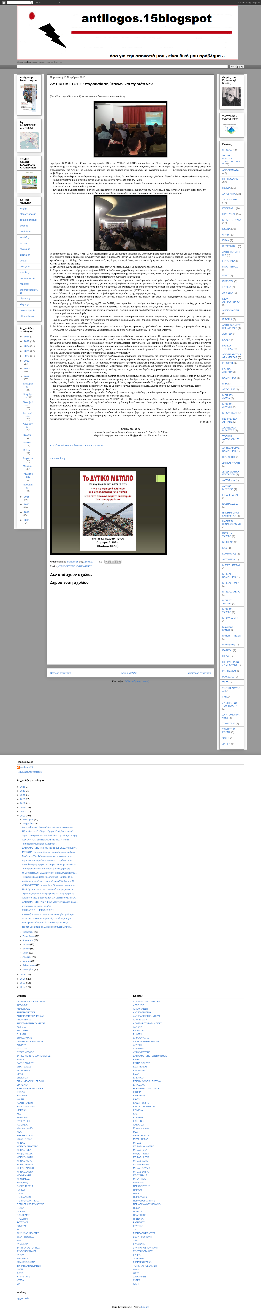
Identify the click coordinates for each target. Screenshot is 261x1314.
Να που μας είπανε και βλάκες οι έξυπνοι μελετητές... (47, 927)
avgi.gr (24, 208)
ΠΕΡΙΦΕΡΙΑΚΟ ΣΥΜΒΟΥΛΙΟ (230, 663)
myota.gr (25, 248)
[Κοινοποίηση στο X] (113, 562)
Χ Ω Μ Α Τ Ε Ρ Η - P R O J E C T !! (38, 910)
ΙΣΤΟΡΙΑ (227, 319)
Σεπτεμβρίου (27, 414)
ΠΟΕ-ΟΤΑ (227, 281)
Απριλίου (28, 458)
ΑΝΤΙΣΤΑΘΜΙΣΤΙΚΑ (26, 1012)
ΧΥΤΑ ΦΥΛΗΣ (229, 199)
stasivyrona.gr (28, 213)
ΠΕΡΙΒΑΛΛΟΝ (230, 179)
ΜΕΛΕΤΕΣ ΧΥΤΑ (231, 219)
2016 (26, 512)
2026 (27, 336)
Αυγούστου (28, 425)
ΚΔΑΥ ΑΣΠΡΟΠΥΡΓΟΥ (231, 300)
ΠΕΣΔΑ (226, 187)
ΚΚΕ (224, 547)
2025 (27, 341)
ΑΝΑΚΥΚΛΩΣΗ (230, 310)
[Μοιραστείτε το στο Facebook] (116, 562)
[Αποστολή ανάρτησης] (100, 562)
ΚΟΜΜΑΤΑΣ (229, 553)
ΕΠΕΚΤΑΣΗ (228, 208)
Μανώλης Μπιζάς (227, 628)
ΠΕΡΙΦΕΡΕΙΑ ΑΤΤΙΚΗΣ (229, 420)
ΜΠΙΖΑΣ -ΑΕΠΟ (231, 591)
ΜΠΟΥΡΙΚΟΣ (229, 412)
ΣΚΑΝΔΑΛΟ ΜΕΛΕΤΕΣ (229, 429)
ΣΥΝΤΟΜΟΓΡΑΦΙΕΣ (26, 1251)
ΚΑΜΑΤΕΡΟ (229, 377)
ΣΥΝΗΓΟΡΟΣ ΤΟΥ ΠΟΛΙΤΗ (230, 704)
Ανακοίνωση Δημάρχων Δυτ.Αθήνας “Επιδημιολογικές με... (49, 864)
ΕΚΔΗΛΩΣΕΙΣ (230, 503)
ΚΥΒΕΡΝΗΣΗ (229, 246)
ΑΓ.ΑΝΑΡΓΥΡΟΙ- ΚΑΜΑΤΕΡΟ (231, 450)
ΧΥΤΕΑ (226, 743)
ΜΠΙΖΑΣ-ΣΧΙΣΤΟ (227, 611)
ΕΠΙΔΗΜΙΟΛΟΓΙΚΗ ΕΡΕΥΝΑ (231, 514)
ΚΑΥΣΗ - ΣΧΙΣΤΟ (227, 535)
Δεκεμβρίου (28, 385)
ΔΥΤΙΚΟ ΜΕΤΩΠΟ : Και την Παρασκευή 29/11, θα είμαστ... (49, 848)
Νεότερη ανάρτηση (60, 672)
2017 (26, 504)
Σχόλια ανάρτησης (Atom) (137, 681)
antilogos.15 (26, 767)
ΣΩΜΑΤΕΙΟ (228, 723)
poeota (24, 225)
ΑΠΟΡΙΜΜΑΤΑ (230, 170)
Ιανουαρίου (27, 486)
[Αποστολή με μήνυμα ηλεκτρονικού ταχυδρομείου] (106, 562)
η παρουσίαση (57, 458)
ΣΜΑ (225, 697)
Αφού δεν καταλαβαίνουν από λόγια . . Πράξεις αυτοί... (48, 860)
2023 (27, 351)
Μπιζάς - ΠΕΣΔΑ (231, 635)
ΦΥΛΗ (225, 234)
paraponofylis (27, 278)
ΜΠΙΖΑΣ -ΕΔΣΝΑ (227, 602)
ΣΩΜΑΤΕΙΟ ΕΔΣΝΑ (228, 731)
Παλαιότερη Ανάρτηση (198, 672)
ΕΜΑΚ (225, 240)
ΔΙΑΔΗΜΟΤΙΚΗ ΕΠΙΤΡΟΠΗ (230, 473)
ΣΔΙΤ (225, 682)
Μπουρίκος (228, 644)
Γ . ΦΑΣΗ (227, 363)
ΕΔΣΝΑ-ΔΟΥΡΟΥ (227, 370)
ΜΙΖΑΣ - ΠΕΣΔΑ (231, 565)
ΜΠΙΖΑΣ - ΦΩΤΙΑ (227, 397)
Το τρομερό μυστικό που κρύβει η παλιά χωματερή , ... (47, 868)
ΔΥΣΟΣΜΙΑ (228, 480)
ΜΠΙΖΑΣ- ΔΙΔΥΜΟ (227, 406)
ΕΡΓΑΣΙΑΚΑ (228, 260)
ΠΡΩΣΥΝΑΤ (228, 214)
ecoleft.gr (25, 237)
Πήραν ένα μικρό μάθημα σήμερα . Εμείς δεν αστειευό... (48, 831)
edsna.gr (25, 254)
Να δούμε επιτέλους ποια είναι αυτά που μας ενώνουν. (48, 889)
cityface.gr (25, 298)
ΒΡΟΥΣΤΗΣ (229, 456)
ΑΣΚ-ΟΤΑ (227, 292)
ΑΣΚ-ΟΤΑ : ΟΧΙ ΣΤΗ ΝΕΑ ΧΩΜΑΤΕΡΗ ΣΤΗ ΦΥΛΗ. (45, 839)
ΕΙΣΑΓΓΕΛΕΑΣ (230, 495)
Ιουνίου (27, 442)
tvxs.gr (23, 260)
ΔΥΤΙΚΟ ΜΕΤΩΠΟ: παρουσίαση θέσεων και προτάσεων (48, 885)
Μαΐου (26, 450)
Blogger (145, 1307)
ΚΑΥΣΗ (226, 339)
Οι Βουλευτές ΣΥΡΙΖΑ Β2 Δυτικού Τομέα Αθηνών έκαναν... (49, 873)
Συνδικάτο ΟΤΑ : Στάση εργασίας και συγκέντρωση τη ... (48, 856)
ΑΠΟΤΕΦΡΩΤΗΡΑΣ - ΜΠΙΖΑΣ (231, 356)
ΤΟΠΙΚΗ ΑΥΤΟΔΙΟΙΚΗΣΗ (231, 438)
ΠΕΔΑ (225, 656)
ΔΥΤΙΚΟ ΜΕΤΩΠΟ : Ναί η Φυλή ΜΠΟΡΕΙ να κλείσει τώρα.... (50, 902)
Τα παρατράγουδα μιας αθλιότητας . (39, 844)
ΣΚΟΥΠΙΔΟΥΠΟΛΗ (26, 1237)
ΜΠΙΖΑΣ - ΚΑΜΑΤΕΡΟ (229, 575)
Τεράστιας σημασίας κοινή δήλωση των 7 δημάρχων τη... (49, 893)
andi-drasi (25, 231)
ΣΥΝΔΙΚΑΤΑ (229, 193)
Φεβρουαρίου (28, 475)
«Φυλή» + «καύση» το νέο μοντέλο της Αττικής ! (45, 922)
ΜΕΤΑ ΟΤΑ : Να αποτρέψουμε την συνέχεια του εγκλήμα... (49, 852)
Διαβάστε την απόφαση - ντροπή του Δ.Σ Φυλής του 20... (49, 881)
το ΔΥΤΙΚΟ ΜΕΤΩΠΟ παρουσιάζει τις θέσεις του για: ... (48, 918)
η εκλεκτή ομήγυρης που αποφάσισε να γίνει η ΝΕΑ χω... (48, 914)
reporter (24, 283)
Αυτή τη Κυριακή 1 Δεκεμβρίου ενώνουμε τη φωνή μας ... (49, 827)
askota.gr (25, 272)
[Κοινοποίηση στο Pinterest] (119, 562)
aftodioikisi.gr (27, 316)
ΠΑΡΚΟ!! (227, 650)
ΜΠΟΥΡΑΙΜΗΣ (230, 618)
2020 (26, 368)
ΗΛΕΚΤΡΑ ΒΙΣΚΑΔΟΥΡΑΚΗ (231, 523)
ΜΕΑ (225, 383)
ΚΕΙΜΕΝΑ (227, 541)
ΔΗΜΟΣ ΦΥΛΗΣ (231, 462)
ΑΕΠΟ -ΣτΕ (228, 389)
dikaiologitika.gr (28, 219)
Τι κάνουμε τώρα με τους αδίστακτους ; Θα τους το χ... (47, 877)
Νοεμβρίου (28, 823)
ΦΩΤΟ (226, 738)
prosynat (25, 266)
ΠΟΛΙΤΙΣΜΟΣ (230, 266)
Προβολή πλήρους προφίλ (29, 772)
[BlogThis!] (109, 562)
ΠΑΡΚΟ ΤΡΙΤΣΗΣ (227, 347)
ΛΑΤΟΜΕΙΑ (228, 559)
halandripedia (27, 310)
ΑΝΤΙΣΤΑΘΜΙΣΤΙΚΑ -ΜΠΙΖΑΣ (231, 327)
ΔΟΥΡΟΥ (227, 333)
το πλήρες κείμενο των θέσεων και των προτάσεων (76, 445)
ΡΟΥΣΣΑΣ (228, 676)
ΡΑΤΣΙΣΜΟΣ (229, 670)
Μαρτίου (27, 466)
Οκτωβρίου (27, 404)
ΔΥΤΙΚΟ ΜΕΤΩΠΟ (227, 488)
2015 (26, 520)
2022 (27, 355)
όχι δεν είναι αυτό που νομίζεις (36, 906)
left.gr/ (23, 243)
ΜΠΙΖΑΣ (227, 149)
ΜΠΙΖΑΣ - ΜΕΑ (230, 582)
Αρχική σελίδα (129, 672)
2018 (26, 496)
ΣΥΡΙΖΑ (226, 287)
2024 (27, 346)
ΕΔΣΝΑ (226, 228)
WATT (225, 275)
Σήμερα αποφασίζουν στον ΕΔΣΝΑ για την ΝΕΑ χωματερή (49, 835)
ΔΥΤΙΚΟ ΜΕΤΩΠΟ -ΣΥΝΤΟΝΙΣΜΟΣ (75, 566)
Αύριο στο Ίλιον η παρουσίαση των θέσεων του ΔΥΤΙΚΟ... (49, 898)
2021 (26, 360)
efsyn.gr (24, 304)
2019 (26, 376)
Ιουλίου (27, 434)
